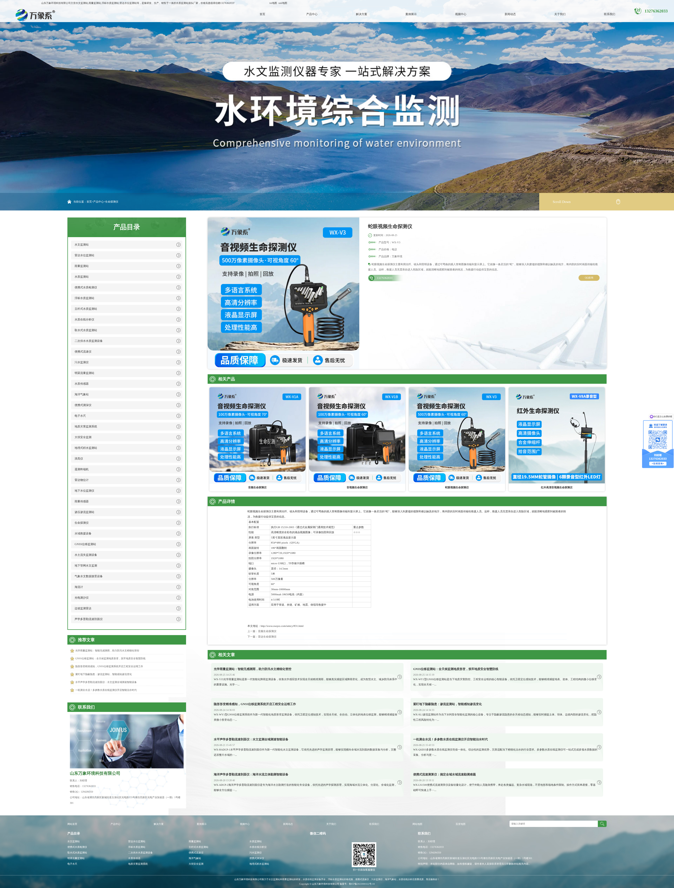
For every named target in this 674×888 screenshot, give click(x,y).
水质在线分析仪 (84, 319)
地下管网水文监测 (86, 565)
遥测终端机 (82, 469)
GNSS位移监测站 (85, 544)
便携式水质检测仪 (86, 287)
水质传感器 (82, 383)
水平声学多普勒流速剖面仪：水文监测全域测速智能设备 (106, 682)
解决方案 (361, 14)
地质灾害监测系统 (86, 426)
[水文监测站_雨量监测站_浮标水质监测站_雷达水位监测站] (30, 15)
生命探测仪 (111, 201)
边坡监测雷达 (83, 608)
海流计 (79, 586)
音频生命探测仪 (267, 631)
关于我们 (560, 14)
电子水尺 (80, 415)
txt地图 (273, 3)
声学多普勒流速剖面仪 (89, 619)
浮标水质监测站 (84, 298)
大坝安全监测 (83, 437)
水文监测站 (82, 244)
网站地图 (417, 824)
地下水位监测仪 (84, 490)
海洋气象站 (82, 394)
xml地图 (282, 3)
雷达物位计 (82, 479)
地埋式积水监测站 (86, 447)
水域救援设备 (83, 533)
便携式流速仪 (83, 351)
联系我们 (609, 14)
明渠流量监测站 (84, 372)
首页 (262, 14)
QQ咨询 (589, 277)
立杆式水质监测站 (86, 308)
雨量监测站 (82, 265)
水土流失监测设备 (86, 554)
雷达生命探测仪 (267, 636)
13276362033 (384, 277)
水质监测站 (82, 276)
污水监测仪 (82, 362)
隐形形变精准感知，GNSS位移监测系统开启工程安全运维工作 (109, 666)
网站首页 (72, 824)
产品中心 (312, 14)
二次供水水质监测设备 (89, 340)
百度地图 (460, 824)
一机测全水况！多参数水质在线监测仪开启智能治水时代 (106, 690)
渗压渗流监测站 (84, 512)
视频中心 (460, 14)
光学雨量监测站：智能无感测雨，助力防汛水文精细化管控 (107, 650)
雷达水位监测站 (84, 255)
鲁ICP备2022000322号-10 (362, 884)
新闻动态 (510, 14)
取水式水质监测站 (86, 330)
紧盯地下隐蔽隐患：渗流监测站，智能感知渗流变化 (103, 674)
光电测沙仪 (82, 597)
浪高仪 (79, 458)
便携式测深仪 (83, 405)
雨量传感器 (82, 501)
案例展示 (411, 14)
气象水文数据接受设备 (89, 576)
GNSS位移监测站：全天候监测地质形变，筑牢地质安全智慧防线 (110, 658)
